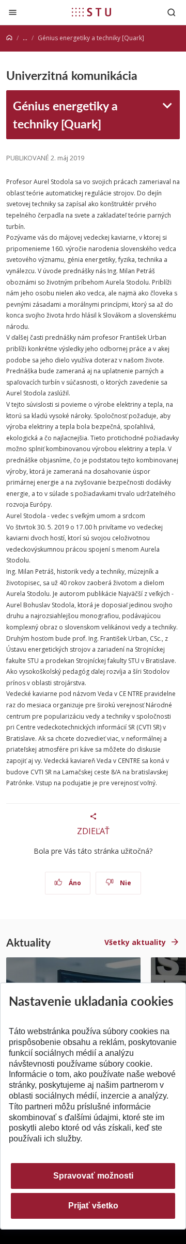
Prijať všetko (93, 1205)
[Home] (9, 38)
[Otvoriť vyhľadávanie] (171, 12)
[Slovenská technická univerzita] (91, 12)
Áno (74, 882)
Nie (124, 882)
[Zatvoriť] (12, 12)
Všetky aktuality (135, 942)
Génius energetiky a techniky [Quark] (65, 114)
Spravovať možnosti (93, 1175)
